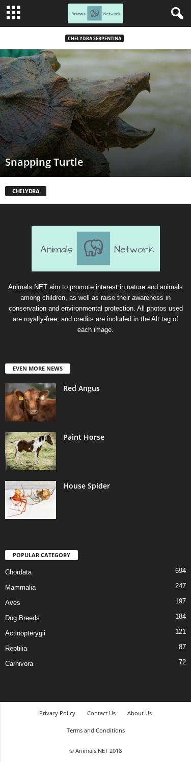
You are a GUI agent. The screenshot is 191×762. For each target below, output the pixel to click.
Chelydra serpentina (94, 38)
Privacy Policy (57, 713)
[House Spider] (30, 500)
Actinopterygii (25, 633)
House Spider (86, 486)
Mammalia (20, 587)
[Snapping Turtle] (95, 113)
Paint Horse (83, 437)
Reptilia (16, 648)
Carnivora (19, 663)
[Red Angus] (30, 402)
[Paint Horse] (30, 451)
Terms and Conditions (96, 730)
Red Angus (81, 388)
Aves (12, 602)
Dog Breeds (22, 618)
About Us (139, 713)
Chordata (18, 572)
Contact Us (101, 713)
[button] (175, 14)
